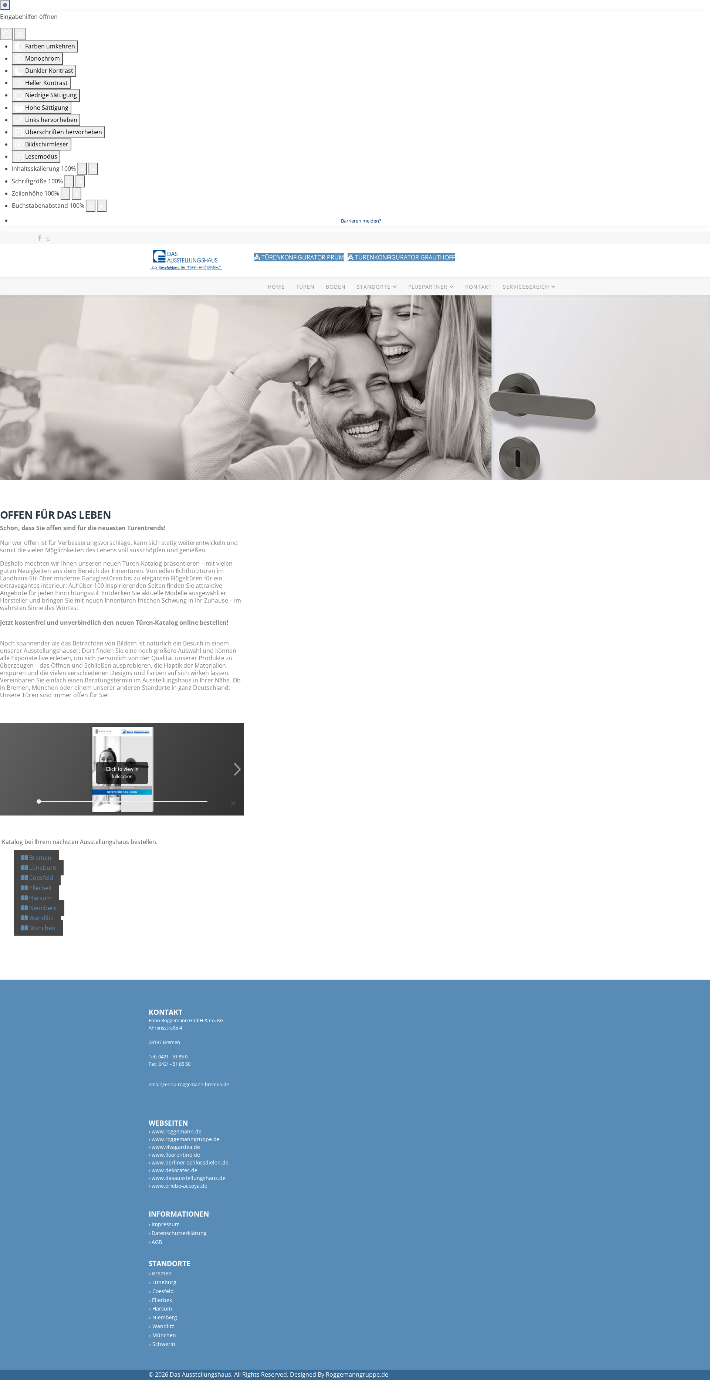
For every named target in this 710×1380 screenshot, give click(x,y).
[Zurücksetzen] (6, 34)
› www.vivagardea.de (174, 1146)
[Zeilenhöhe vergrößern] (76, 193)
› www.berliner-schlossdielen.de (189, 1162)
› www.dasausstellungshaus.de (187, 1177)
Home (276, 286)
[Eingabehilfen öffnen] (5, 5)
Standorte (373, 286)
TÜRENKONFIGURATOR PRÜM (302, 257)
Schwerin (162, 1343)
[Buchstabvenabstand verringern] (90, 206)
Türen (305, 286)
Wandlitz (41, 918)
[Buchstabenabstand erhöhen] (101, 206)
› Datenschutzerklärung (178, 1233)
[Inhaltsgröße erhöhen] (93, 169)
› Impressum (164, 1224)
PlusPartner (427, 286)
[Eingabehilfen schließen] (20, 34)
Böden (336, 286)
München (41, 928)
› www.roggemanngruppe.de (184, 1139)
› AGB (155, 1241)
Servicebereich (526, 286)
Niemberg (42, 908)
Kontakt (478, 286)
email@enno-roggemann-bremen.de (189, 1084)
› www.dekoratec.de (173, 1170)
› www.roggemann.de (175, 1131)
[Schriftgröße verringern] (69, 181)
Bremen (39, 858)
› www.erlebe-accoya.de (178, 1185)
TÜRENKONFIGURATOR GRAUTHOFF (404, 257)
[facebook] (39, 238)
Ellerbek (39, 888)
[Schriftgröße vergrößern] (80, 181)
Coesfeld (40, 878)
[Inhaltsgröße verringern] (82, 169)
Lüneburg (42, 868)
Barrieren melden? (361, 220)
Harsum (40, 898)
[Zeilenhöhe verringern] (65, 193)
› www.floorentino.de (174, 1154)
